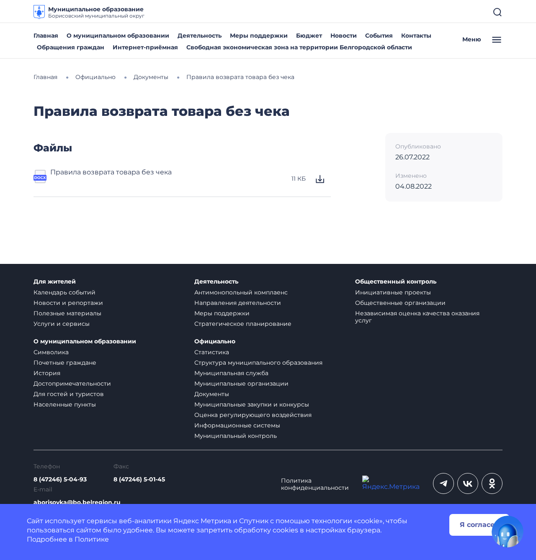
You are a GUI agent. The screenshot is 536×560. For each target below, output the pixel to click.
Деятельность (200, 35)
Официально (214, 341)
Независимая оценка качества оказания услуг (417, 316)
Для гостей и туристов (69, 394)
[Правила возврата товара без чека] (40, 179)
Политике (92, 539)
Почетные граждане (65, 362)
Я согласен (479, 525)
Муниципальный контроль (235, 436)
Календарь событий (64, 292)
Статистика (211, 352)
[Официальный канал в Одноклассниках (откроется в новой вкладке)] (492, 483)
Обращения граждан (70, 47)
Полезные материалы (67, 313)
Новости (343, 35)
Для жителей (55, 281)
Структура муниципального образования (258, 362)
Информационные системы (237, 425)
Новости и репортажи (68, 303)
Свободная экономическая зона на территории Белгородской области (299, 47)
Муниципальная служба (231, 373)
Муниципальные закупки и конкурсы (251, 404)
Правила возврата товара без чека (111, 172)
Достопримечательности (72, 383)
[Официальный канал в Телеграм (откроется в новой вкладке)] (443, 483)
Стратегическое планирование (242, 323)
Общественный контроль (395, 281)
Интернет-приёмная (145, 47)
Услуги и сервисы (62, 323)
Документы (211, 394)
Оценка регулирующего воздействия (253, 415)
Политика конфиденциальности (315, 484)
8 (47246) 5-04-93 (60, 479)
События (379, 35)
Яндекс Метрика (202, 521)
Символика (51, 352)
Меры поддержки (259, 35)
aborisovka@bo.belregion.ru (77, 502)
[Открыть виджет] (507, 531)
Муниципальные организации (241, 383)
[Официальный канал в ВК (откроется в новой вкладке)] (467, 483)
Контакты (416, 35)
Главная (46, 35)
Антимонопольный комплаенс (241, 292)
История (47, 373)
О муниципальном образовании (118, 35)
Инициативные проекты (393, 292)
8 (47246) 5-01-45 (139, 479)
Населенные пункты (65, 404)
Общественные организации (400, 303)
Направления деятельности (237, 303)
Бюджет (309, 35)
